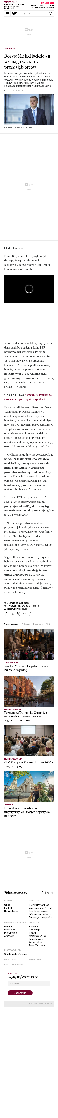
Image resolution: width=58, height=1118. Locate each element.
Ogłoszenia (9, 929)
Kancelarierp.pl (36, 939)
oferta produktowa (13, 965)
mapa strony (10, 960)
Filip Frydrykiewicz (14, 248)
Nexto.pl (33, 933)
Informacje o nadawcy (40, 914)
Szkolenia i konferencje (15, 954)
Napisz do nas (11, 911)
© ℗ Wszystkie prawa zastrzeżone (21, 606)
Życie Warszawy (37, 945)
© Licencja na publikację (16, 603)
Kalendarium (35, 960)
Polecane (26, 624)
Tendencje (9, 48)
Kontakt (8, 908)
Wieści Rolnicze (36, 942)
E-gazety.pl (34, 929)
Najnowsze (38, 624)
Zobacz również (11, 624)
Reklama (8, 926)
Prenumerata (10, 933)
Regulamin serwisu (38, 911)
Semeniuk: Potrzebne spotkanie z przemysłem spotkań (28, 397)
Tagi (48, 624)
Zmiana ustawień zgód (40, 908)
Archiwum (9, 936)
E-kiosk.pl (33, 926)
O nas (7, 905)
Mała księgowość (37, 936)
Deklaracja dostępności (40, 917)
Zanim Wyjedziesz (11, 663)
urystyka (26, 13)
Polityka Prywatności (39, 905)
